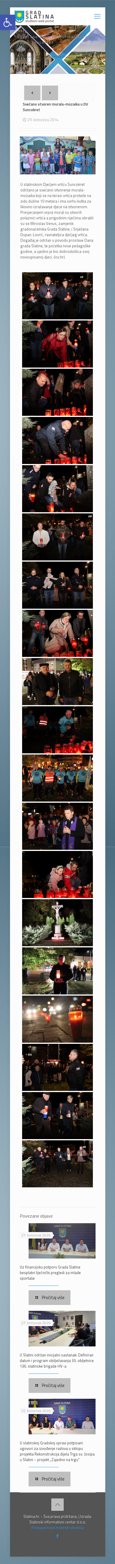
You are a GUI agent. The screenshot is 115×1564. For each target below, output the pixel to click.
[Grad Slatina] (34, 16)
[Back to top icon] (57, 1504)
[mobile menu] (97, 16)
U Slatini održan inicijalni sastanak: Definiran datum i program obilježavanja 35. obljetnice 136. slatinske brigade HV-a (57, 1360)
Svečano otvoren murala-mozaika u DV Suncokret (53, 59)
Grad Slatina (54, 51)
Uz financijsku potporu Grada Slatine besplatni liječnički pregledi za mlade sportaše (50, 1272)
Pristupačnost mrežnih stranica (57, 1527)
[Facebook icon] (57, 1536)
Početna (27, 51)
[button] (7, 22)
